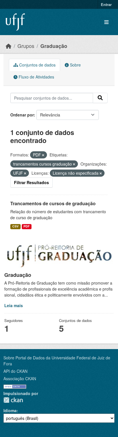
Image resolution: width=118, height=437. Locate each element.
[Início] (8, 45)
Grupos (25, 45)
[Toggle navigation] (106, 22)
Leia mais (13, 305)
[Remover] (43, 155)
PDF (26, 226)
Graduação (53, 45)
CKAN (13, 400)
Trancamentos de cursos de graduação (53, 203)
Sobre (75, 65)
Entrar (106, 4)
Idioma (10, 410)
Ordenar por (22, 115)
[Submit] (100, 98)
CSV (15, 226)
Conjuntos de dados (37, 65)
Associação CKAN (19, 378)
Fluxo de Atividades (35, 77)
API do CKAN (15, 371)
